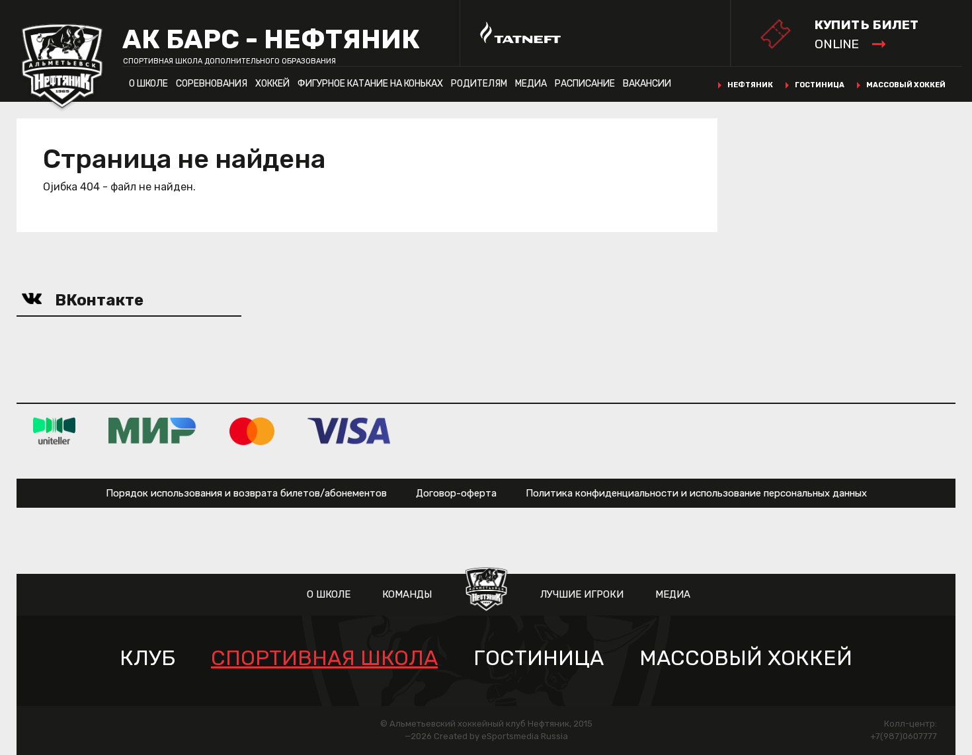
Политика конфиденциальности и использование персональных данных (696, 493)
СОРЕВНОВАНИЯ (211, 83)
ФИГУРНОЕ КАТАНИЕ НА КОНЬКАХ (370, 83)
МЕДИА (531, 83)
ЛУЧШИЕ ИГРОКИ (582, 594)
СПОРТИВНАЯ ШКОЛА (324, 658)
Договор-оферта (456, 493)
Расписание (585, 83)
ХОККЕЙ (272, 83)
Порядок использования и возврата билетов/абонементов (246, 493)
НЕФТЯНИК (750, 85)
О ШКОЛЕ (148, 83)
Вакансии (647, 83)
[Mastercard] (251, 430)
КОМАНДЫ (407, 594)
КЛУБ (147, 658)
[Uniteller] (54, 430)
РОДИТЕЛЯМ (479, 83)
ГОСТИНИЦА (819, 85)
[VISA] (348, 430)
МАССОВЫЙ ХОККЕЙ (906, 85)
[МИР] (152, 430)
